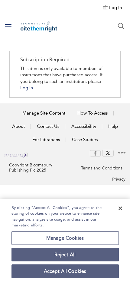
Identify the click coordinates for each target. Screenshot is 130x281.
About (18, 126)
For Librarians (46, 139)
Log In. (27, 87)
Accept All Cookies (65, 271)
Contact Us (48, 126)
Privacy (118, 179)
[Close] (120, 208)
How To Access (92, 113)
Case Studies (85, 139)
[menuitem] (95, 153)
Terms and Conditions (101, 168)
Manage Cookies (65, 238)
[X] (107, 153)
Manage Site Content (43, 113)
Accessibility (83, 126)
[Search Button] (121, 26)
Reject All (65, 254)
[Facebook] (95, 153)
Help (113, 126)
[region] (65, 240)
